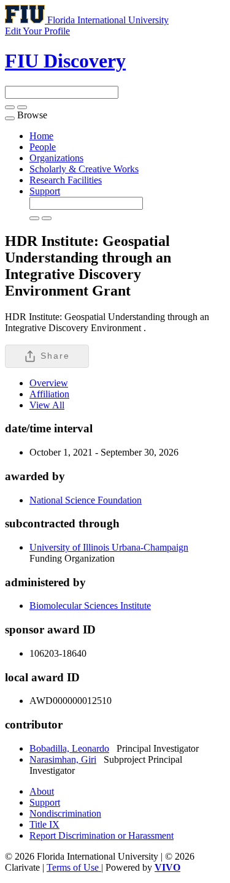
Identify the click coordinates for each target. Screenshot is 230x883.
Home (41, 136)
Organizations (56, 158)
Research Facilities (65, 180)
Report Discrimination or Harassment (101, 835)
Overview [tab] (48, 383)
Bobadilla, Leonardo (69, 748)
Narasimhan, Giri (62, 759)
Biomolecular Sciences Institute (90, 605)
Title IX (44, 824)
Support (44, 191)
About (41, 791)
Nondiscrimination (65, 813)
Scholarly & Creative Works (84, 169)
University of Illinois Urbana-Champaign (108, 547)
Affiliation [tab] (49, 394)
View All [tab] (46, 405)
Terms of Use (74, 867)
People (42, 147)
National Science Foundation (85, 500)
